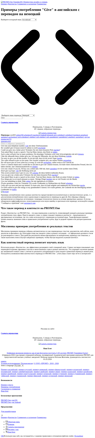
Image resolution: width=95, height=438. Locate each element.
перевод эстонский (49, 376)
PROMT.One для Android (11, 402)
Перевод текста (7, 385)
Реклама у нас (13, 429)
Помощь (11, 424)
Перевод (4, 4)
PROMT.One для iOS (9, 400)
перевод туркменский (76, 374)
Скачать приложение (16, 427)
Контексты (12, 4)
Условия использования (10, 363)
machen (56, 150)
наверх (3, 361)
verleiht (68, 156)
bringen (81, 154)
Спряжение (26, 4)
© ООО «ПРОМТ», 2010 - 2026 (46, 363)
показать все (6, 141)
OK (2, 436)
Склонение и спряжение (10, 389)
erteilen (35, 167)
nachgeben (47, 162)
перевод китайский (84, 372)
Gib (26, 146)
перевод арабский (41, 372)
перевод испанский (74, 370)
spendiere (53, 169)
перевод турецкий (59, 374)
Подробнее (78, 436)
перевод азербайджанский (22, 372)
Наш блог (5, 391)
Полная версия (27, 363)
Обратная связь (14, 422)
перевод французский (57, 370)
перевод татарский (44, 374)
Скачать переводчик (9, 122)
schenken (69, 183)
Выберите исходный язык (11, 20)
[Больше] (5, 192)
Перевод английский (9, 370)
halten (55, 152)
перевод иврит (54, 372)
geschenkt (41, 148)
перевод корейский (8, 374)
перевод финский (34, 376)
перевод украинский (18, 376)
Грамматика (41, 4)
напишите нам (29, 203)
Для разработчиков (8, 411)
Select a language (7, 365)
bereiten (49, 179)
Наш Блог (11, 432)
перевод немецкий (40, 370)
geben (28, 181)
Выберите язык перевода (11, 115)
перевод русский (25, 370)
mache (82, 185)
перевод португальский (26, 374)
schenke (35, 173)
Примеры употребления (10, 387)
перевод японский (65, 376)
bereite (59, 158)
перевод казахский (68, 372)
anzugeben (67, 160)
